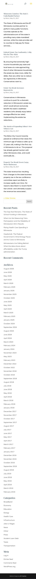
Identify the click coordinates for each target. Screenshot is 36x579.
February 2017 (9, 448)
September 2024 (10, 327)
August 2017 (9, 426)
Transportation (9, 546)
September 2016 (10, 466)
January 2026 (9, 291)
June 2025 (8, 302)
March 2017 (8, 444)
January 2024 (9, 349)
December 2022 (10, 364)
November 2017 (10, 415)
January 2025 (9, 320)
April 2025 (8, 309)
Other (6, 531)
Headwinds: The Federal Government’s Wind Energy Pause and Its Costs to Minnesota (17, 237)
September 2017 (10, 422)
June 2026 (8, 272)
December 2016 (10, 455)
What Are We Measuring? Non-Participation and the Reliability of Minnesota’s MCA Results (17, 221)
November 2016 (10, 459)
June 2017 (8, 433)
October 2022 (9, 367)
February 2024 (9, 345)
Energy (6, 513)
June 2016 (8, 477)
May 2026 (8, 276)
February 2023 (9, 360)
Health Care (8, 516)
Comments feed (10, 563)
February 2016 (9, 492)
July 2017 (7, 430)
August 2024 (9, 331)
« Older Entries (9, 198)
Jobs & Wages (9, 524)
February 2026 (9, 287)
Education (8, 509)
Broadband (8, 502)
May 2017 (8, 437)
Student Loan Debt (11, 538)
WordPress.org (9, 567)
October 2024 (9, 324)
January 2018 (9, 408)
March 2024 (8, 342)
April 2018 (8, 397)
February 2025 (9, 316)
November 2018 (10, 371)
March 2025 (8, 313)
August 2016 (9, 470)
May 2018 (8, 393)
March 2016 (8, 488)
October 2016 (9, 463)
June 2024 (8, 335)
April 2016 (8, 485)
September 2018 (10, 378)
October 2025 (9, 298)
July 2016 (7, 474)
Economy (7, 505)
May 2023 (8, 356)
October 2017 (9, 419)
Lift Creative (23, 576)
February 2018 (9, 404)
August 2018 (9, 382)
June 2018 (8, 389)
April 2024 (8, 338)
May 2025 (8, 305)
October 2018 (9, 375)
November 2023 (10, 353)
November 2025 (10, 294)
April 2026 (8, 280)
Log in (6, 556)
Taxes (6, 542)
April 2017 (8, 441)
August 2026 (9, 269)
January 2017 (9, 452)
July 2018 (7, 386)
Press (6, 535)
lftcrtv (7, 18)
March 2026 (8, 283)
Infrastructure (9, 520)
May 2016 (8, 481)
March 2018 (8, 400)
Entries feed (8, 559)
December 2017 (10, 411)
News (6, 527)
